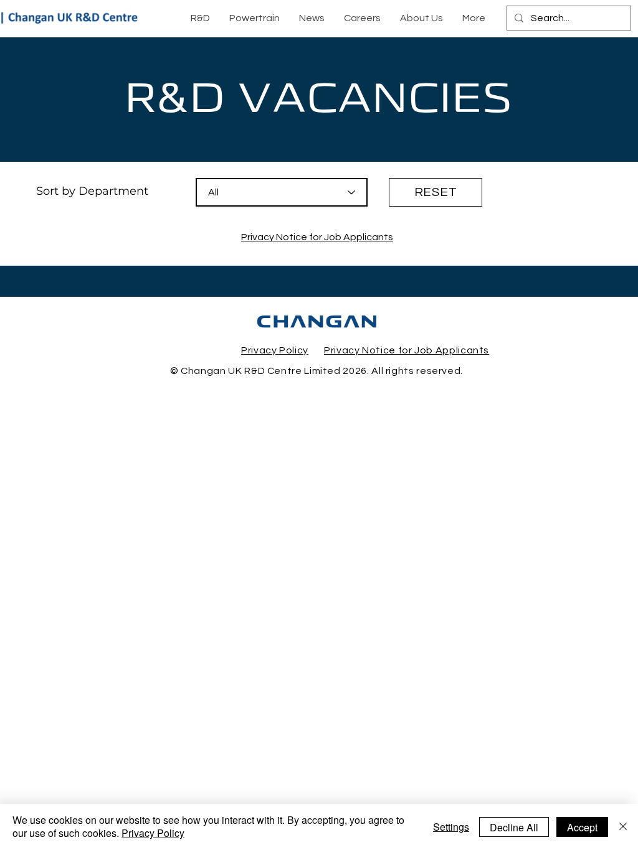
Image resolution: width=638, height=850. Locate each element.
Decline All (514, 827)
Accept (582, 827)
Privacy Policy (152, 833)
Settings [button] (451, 827)
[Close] (623, 827)
